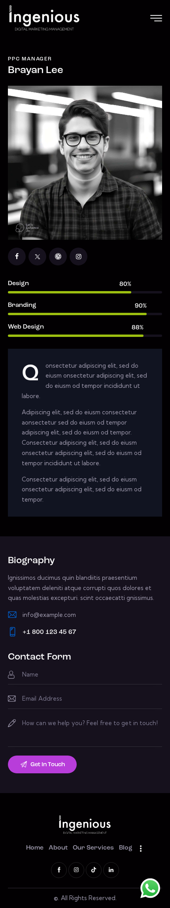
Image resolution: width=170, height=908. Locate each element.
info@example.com (49, 614)
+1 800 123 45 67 (49, 632)
